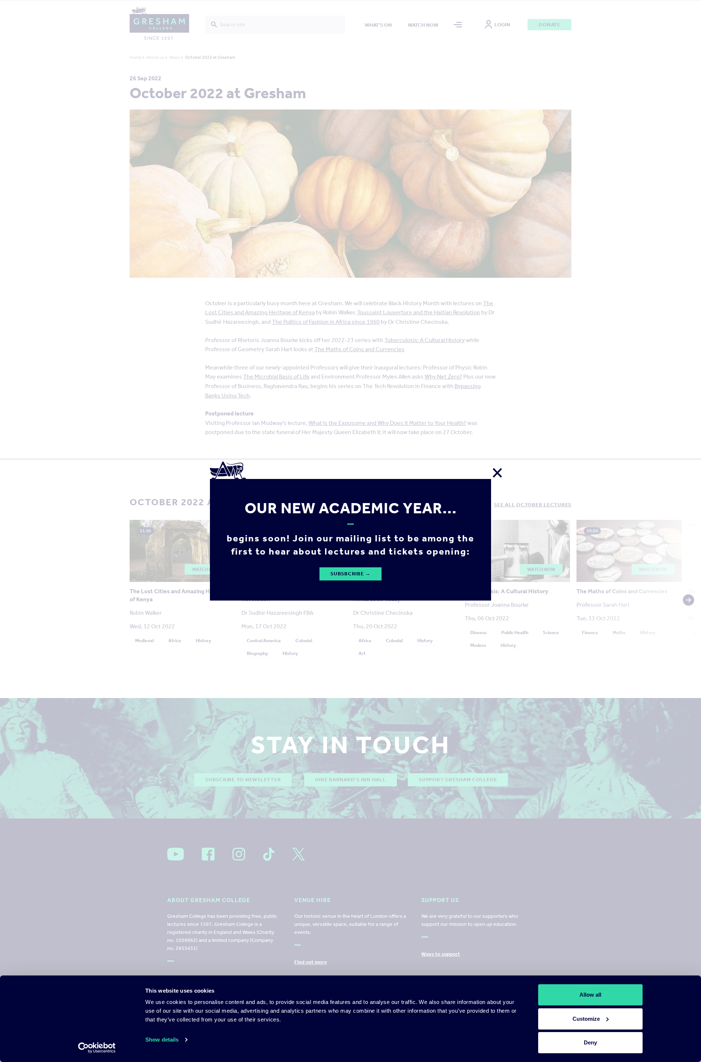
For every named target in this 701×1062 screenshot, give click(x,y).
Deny (590, 1042)
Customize (586, 1019)
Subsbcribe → (350, 574)
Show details (162, 1039)
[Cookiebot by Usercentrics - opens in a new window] (97, 1047)
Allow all (590, 995)
